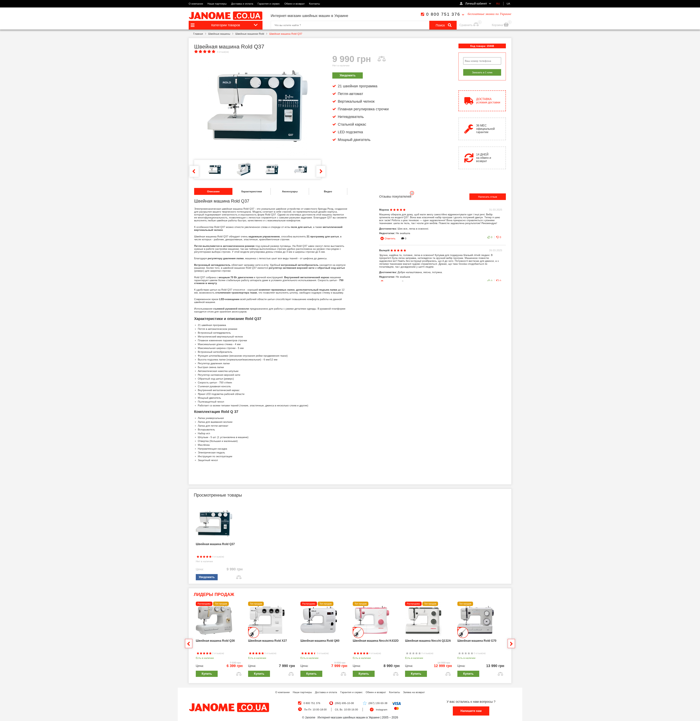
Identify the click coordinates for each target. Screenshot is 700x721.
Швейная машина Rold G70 (476, 640)
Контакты (314, 3)
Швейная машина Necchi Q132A (428, 640)
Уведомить (348, 75)
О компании (196, 3)
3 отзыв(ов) (322, 653)
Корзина (498, 25)
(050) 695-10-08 (344, 703)
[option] (257, 106)
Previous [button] (194, 171)
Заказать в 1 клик (482, 72)
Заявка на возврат (414, 692)
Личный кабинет (475, 3)
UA (508, 3)
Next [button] (320, 171)
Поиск (441, 25)
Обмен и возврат (294, 3)
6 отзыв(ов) (270, 653)
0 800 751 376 (443, 14)
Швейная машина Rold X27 (267, 640)
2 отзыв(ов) (218, 653)
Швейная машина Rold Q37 (215, 544)
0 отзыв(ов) (427, 653)
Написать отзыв (487, 196)
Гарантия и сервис (269, 3)
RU (498, 3)
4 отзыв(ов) (223, 52)
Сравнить (465, 25)
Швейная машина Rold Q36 (215, 640)
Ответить (390, 238)
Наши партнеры (217, 3)
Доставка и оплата (242, 3)
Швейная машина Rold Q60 (319, 640)
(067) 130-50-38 (377, 703)
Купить (207, 673)
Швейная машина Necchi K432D (376, 640)
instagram (381, 709)
